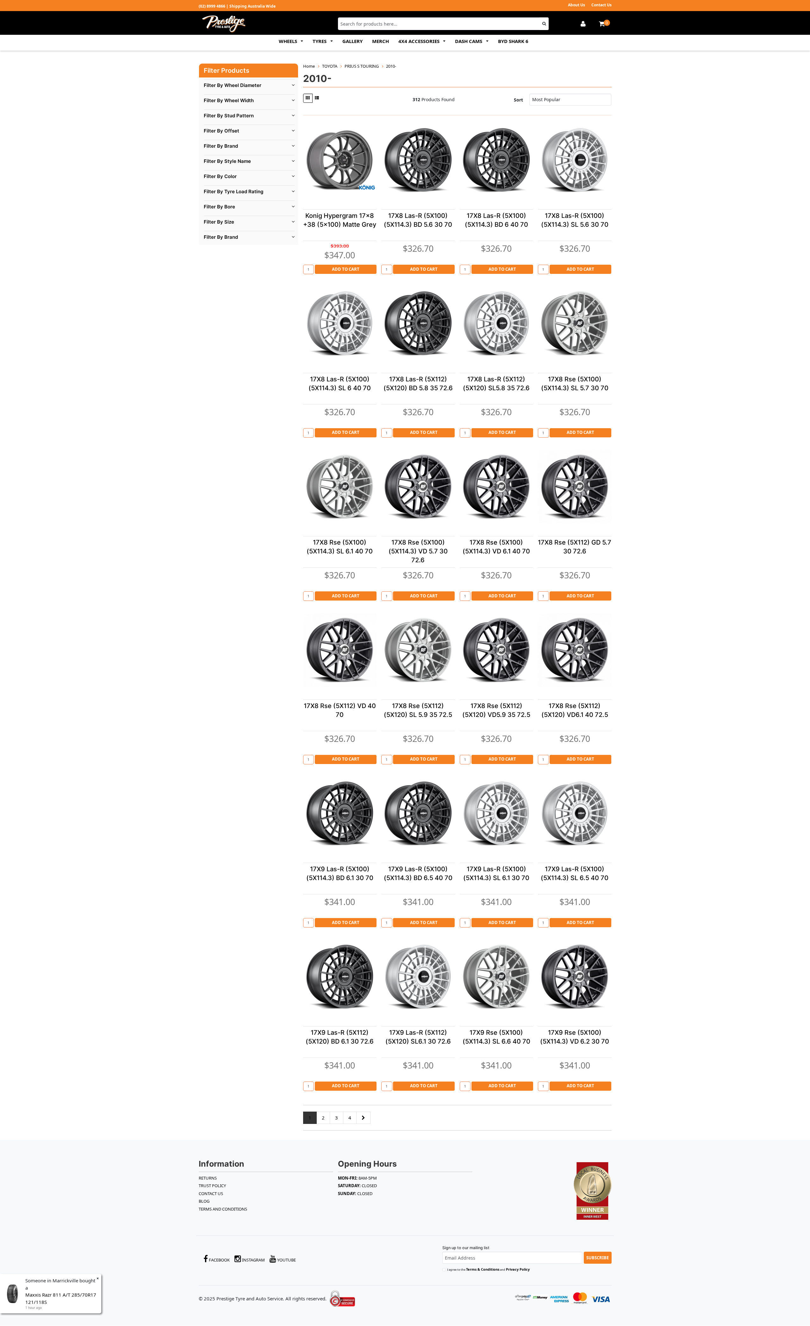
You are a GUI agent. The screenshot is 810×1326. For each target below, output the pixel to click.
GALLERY (352, 41)
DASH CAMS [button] (469, 41)
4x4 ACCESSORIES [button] (419, 41)
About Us (576, 5)
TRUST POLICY (212, 1185)
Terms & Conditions (482, 1269)
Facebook (219, 1260)
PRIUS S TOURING (362, 66)
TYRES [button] (320, 41)
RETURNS (208, 1178)
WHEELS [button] (288, 41)
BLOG (204, 1201)
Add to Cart (345, 269)
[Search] (544, 23)
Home (309, 66)
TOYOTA (329, 66)
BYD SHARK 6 (513, 41)
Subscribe (597, 1258)
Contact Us (601, 5)
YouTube (286, 1260)
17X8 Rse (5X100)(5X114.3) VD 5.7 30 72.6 (418, 551)
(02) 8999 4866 (212, 6)
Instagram (253, 1260)
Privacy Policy (518, 1269)
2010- (391, 66)
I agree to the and (488, 1269)
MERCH (380, 41)
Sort (518, 100)
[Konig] (367, 187)
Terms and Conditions (223, 1209)
